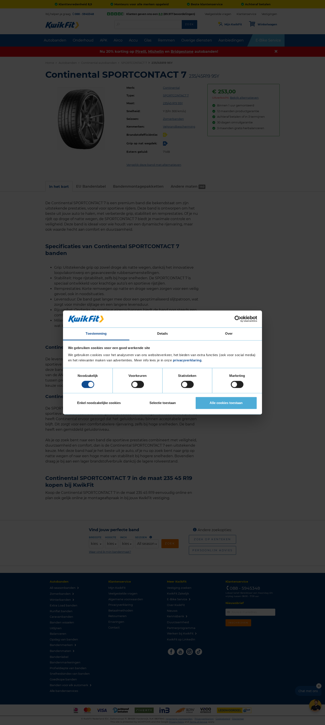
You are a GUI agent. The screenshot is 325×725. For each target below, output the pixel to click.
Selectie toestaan (162, 403)
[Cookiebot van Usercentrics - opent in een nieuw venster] (237, 319)
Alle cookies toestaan (226, 403)
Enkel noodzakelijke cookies (99, 403)
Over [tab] (229, 333)
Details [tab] (162, 333)
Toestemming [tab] (96, 333)
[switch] (137, 384)
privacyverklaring (187, 360)
